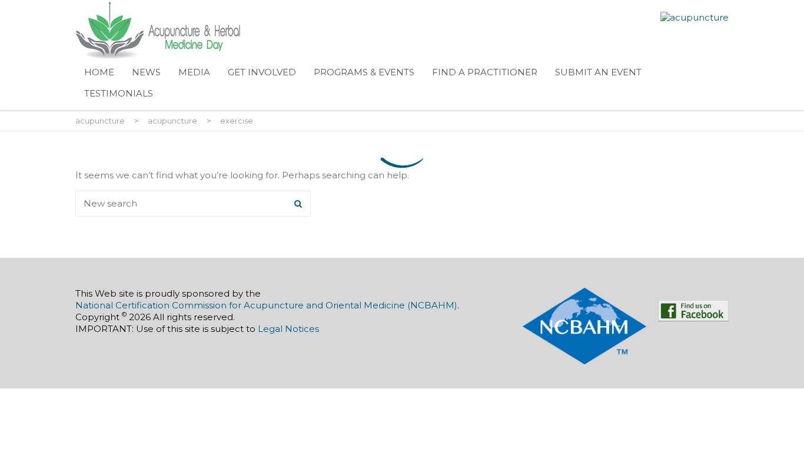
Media (194, 72)
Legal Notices (288, 328)
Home (99, 72)
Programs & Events (364, 72)
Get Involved (262, 72)
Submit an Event (598, 72)
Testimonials (118, 93)
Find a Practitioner (484, 72)
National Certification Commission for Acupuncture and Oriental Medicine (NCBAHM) (266, 305)
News (146, 72)
